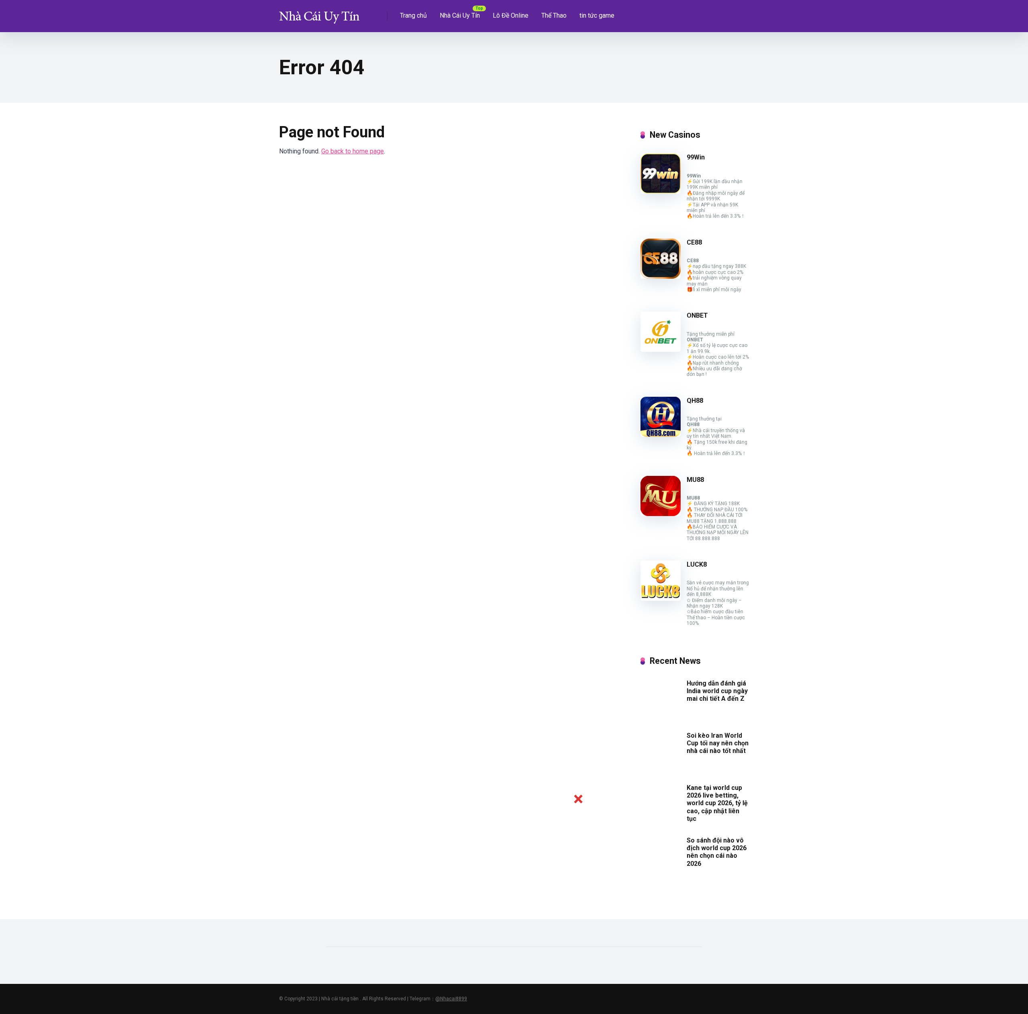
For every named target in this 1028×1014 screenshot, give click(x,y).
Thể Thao (554, 15)
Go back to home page (352, 151)
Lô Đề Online (510, 15)
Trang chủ (413, 15)
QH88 (695, 400)
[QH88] (660, 435)
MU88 (695, 480)
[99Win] (660, 191)
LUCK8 (697, 564)
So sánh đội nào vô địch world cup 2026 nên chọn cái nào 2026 (717, 851)
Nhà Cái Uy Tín (460, 15)
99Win (696, 157)
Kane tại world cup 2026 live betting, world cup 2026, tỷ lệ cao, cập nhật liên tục (717, 803)
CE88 (694, 242)
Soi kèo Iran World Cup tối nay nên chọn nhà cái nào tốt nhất (718, 743)
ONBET (697, 315)
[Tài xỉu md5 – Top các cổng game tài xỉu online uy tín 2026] (319, 13)
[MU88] (660, 514)
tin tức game (596, 15)
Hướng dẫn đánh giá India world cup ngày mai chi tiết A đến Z (717, 690)
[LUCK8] (660, 598)
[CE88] (660, 276)
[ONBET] (660, 349)
